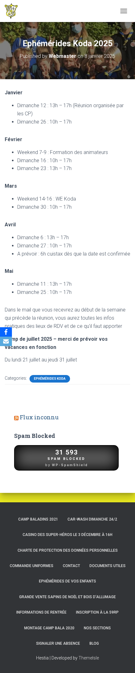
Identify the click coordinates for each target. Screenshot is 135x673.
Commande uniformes (31, 566)
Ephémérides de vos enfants (67, 581)
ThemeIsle (88, 657)
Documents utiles (107, 566)
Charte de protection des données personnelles (68, 550)
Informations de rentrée (41, 612)
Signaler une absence (58, 643)
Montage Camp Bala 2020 (49, 628)
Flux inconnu (39, 417)
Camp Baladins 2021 (38, 519)
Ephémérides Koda (50, 378)
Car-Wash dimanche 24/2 (92, 519)
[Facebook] (6, 332)
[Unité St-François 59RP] (13, 11)
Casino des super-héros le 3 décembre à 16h (67, 534)
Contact (71, 566)
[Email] (6, 341)
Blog (94, 643)
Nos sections (97, 628)
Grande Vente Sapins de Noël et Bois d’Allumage (67, 597)
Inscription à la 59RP (97, 612)
